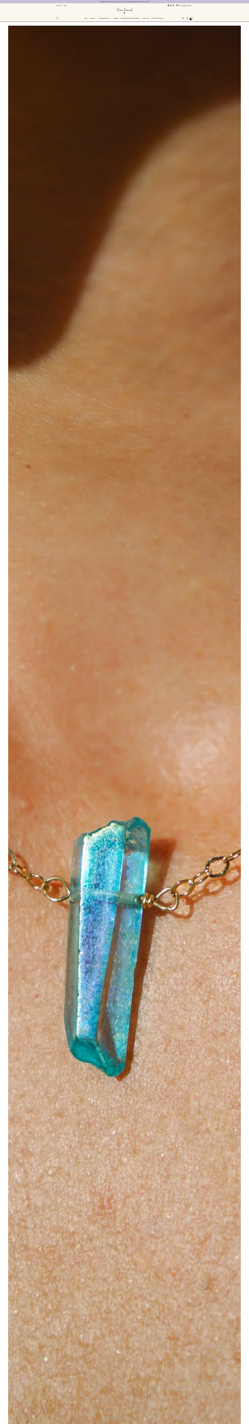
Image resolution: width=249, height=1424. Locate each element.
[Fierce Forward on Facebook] (168, 5)
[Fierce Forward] (124, 11)
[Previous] (94, 1)
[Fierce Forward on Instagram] (171, 5)
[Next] (155, 1)
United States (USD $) (185, 5)
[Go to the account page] (187, 18)
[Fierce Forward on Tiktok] (173, 5)
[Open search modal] (57, 18)
